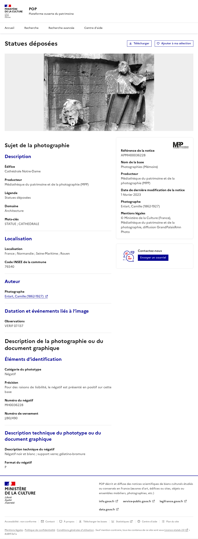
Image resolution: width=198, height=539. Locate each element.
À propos (69, 521)
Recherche (31, 28)
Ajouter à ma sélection (176, 43)
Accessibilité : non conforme (20, 521)
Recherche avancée (61, 28)
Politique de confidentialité (40, 530)
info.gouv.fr (106, 501)
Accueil (9, 28)
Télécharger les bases (95, 521)
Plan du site (172, 521)
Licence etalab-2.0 (174, 530)
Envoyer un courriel (153, 258)
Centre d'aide (93, 28)
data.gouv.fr (107, 509)
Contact (50, 521)
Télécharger (141, 43)
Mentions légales (14, 530)
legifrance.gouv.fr (171, 501)
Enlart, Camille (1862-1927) (24, 296)
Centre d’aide (149, 521)
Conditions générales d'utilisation (75, 530)
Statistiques (122, 521)
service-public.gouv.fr (137, 501)
